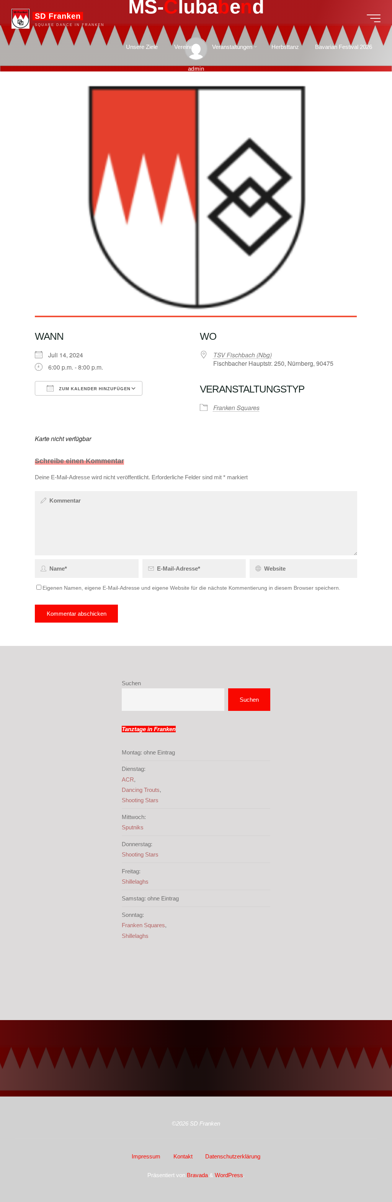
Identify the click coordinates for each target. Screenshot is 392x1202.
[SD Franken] (20, 18)
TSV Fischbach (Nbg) (242, 354)
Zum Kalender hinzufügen (94, 388)
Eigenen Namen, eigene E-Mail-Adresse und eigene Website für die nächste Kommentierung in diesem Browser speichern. (191, 588)
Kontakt (183, 1156)
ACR (128, 779)
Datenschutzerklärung (232, 1156)
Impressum (146, 1156)
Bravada (196, 1175)
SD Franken (58, 16)
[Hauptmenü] (374, 18)
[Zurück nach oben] (362, 1172)
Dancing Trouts (141, 790)
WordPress (229, 1175)
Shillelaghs (135, 881)
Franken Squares (236, 407)
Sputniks (133, 827)
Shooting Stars (140, 800)
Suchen (131, 683)
